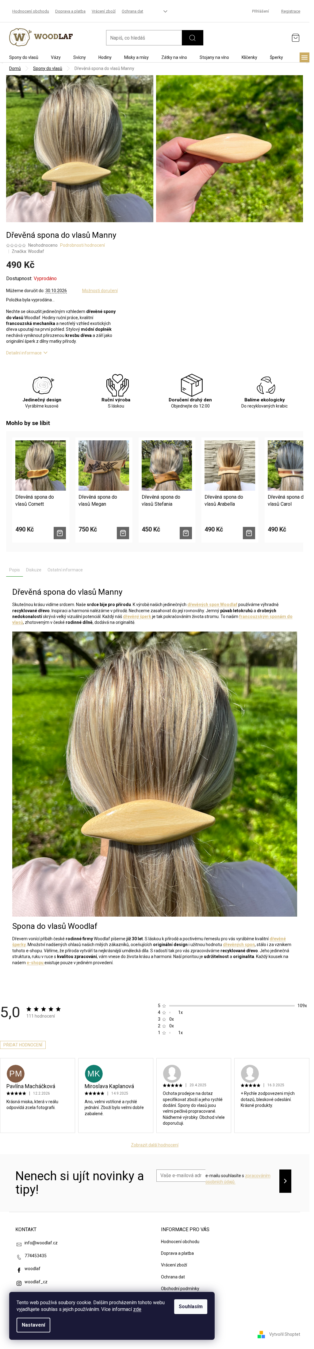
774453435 (36, 1255)
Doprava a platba (70, 11)
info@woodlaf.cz (41, 1242)
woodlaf (32, 1268)
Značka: (28, 251)
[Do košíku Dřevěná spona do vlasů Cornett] (60, 533)
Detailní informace (24, 352)
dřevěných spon (239, 944)
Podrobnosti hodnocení (82, 245)
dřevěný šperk (137, 616)
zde (137, 1309)
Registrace (290, 11)
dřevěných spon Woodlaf (212, 604)
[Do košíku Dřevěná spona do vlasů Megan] (123, 533)
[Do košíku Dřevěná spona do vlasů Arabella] (249, 533)
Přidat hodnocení (22, 1044)
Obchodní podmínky (180, 1288)
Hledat (192, 37)
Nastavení (33, 1325)
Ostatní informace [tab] (65, 569)
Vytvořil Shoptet (284, 1334)
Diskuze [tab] (33, 569)
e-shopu (35, 962)
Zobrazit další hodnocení (154, 1144)
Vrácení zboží (104, 11)
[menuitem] (23, 57)
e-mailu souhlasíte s (237, 1178)
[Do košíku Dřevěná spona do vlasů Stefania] (186, 533)
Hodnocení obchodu (30, 11)
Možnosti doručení (100, 290)
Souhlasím (191, 1306)
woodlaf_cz (36, 1281)
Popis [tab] (14, 569)
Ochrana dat (132, 11)
